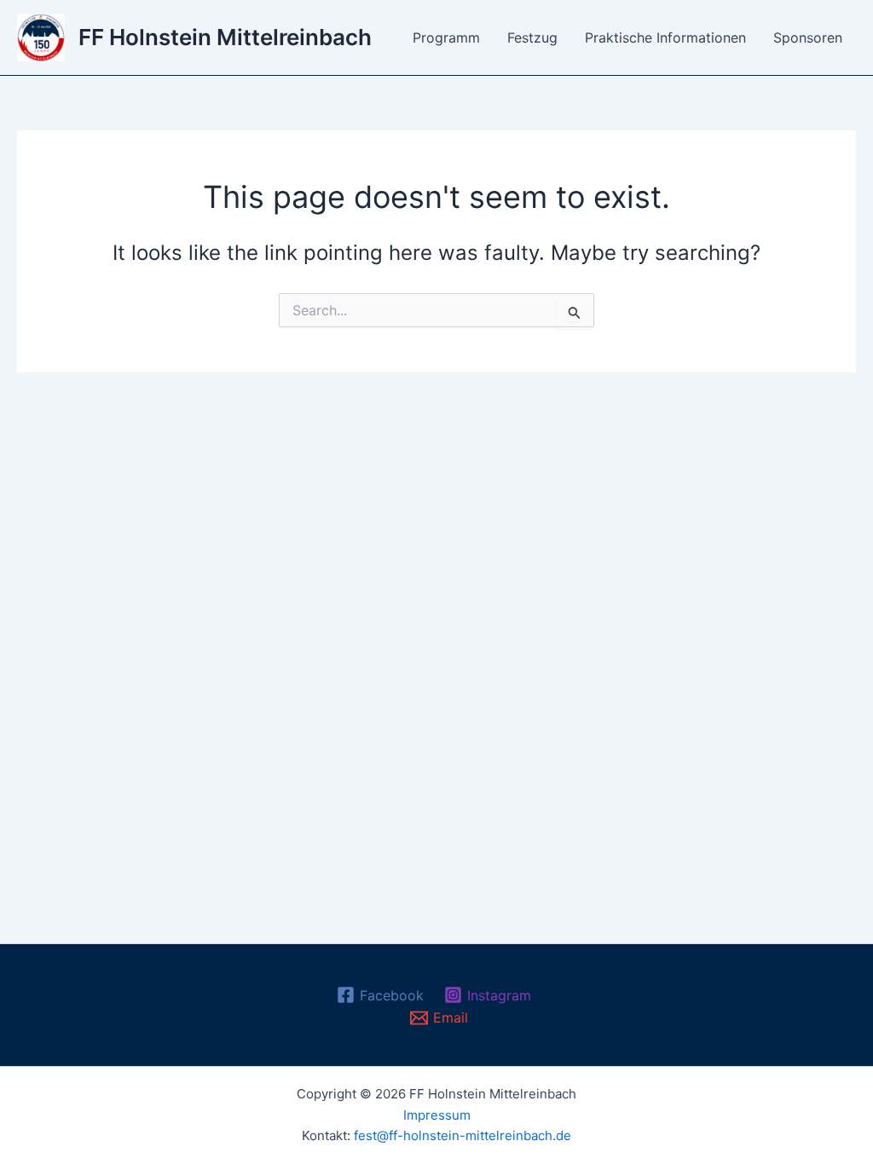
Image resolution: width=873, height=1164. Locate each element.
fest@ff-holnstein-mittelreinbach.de (462, 1135)
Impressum (437, 1115)
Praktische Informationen (665, 37)
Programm (446, 37)
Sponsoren (807, 37)
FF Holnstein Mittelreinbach (225, 37)
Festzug (532, 37)
